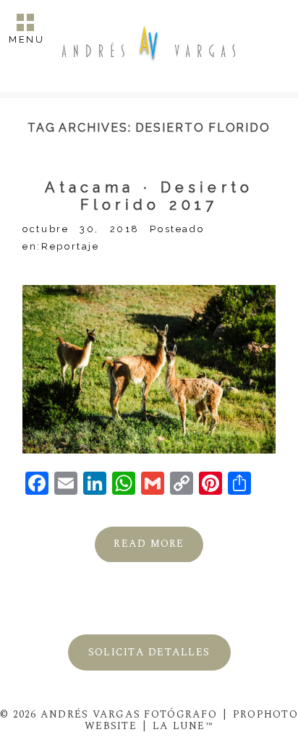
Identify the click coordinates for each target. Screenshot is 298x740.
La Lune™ (183, 725)
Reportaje (70, 246)
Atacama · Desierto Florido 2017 (149, 196)
